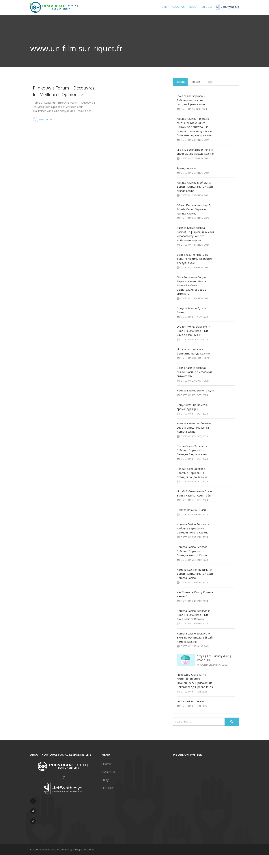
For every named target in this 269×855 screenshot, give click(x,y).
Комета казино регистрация (195, 390)
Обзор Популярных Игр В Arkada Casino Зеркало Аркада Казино (194, 209)
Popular (195, 81)
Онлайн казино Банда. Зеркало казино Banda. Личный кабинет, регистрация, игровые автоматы (192, 285)
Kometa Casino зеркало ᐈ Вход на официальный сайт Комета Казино (195, 637)
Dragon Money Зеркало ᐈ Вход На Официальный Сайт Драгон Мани (193, 331)
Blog (192, 6)
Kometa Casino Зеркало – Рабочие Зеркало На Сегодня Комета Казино (193, 528)
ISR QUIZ (206, 6)
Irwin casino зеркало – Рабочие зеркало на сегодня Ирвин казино (191, 100)
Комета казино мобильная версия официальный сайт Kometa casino (194, 427)
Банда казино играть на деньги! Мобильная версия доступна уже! (194, 259)
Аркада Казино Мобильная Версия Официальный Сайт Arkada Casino (195, 187)
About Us (178, 6)
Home (163, 6)
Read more (45, 119)
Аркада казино (186, 168)
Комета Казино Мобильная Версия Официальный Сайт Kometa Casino (195, 574)
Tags (209, 81)
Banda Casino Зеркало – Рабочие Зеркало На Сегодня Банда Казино (192, 450)
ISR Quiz (108, 788)
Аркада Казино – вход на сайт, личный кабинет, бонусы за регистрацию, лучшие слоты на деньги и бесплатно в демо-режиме (194, 127)
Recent (180, 81)
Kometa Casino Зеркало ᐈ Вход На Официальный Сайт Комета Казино (193, 615)
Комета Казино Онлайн (192, 510)
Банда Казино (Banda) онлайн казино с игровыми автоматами (194, 372)
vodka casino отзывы (190, 701)
